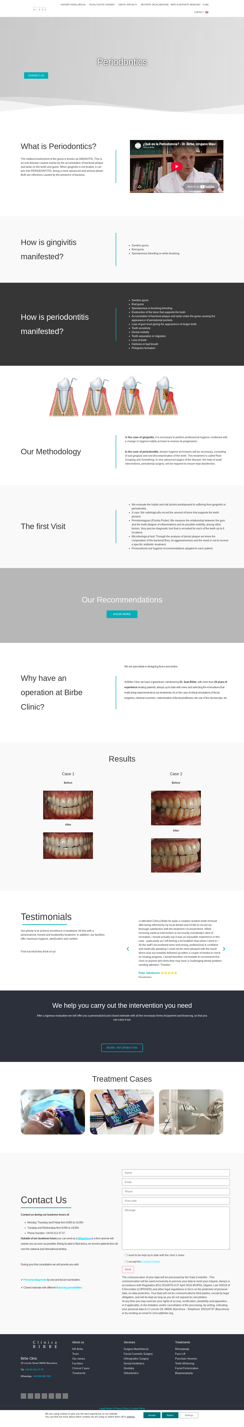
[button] (127, 948)
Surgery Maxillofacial (73, 4)
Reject (170, 1415)
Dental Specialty (128, 4)
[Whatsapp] (65, 1396)
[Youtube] (44, 1396)
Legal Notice (106, 1408)
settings (131, 1416)
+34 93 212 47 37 (34, 1369)
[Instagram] (23, 1396)
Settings (189, 1415)
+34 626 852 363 (42, 1376)
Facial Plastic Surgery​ (102, 4)
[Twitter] (37, 1396)
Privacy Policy (121, 1408)
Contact (198, 12)
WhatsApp (84, 1238)
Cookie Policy (138, 1408)
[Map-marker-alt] (51, 1396)
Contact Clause (151, 1261)
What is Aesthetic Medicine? (186, 4)
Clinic (206, 4)
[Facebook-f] (30, 1396)
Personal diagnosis (35, 1279)
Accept (152, 1415)
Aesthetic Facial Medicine (155, 4)
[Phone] (58, 1396)
